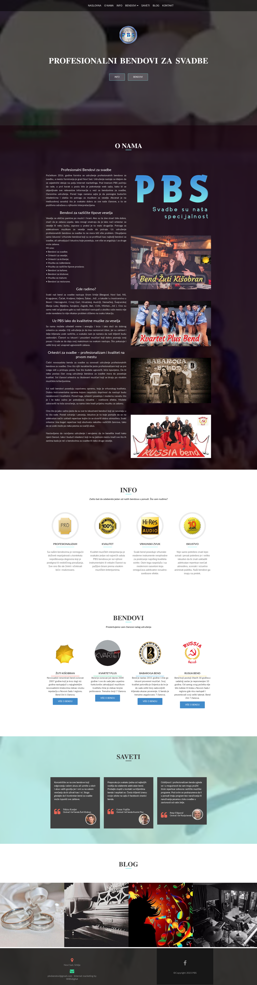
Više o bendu (65, 701)
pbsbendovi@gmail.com (60, 976)
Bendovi (130, 5)
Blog (156, 5)
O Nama (109, 5)
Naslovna (94, 5)
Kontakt (168, 5)
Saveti (145, 5)
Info (119, 5)
